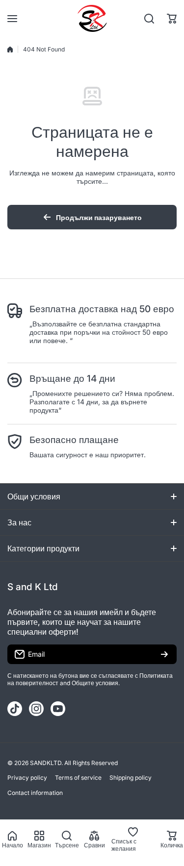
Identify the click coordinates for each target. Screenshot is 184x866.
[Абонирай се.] (164, 654)
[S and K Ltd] (92, 18)
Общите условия (95, 683)
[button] (172, 19)
